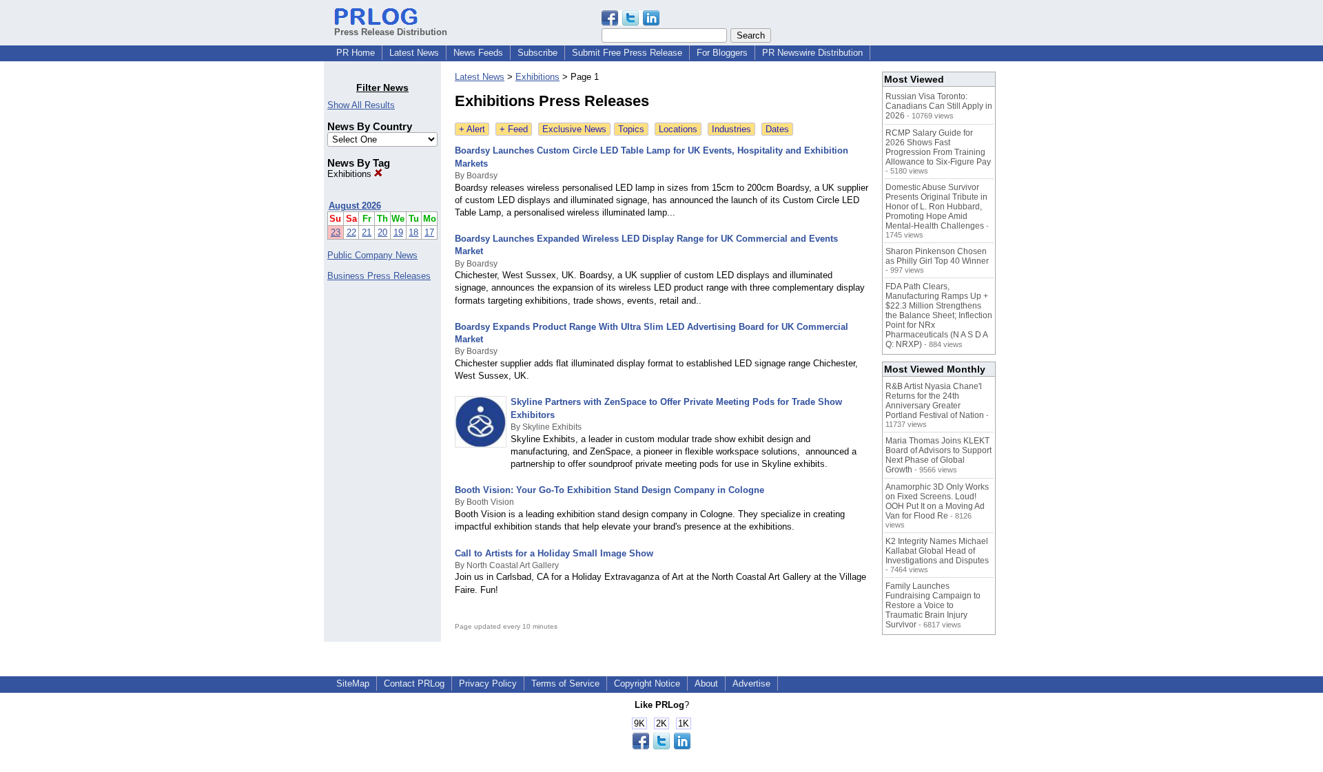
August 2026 (355, 205)
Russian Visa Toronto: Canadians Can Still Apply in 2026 (938, 106)
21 (366, 232)
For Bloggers (722, 53)
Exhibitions (350, 174)
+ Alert (472, 129)
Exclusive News (574, 129)
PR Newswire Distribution (812, 53)
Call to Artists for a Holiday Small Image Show (554, 553)
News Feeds (478, 53)
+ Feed (514, 129)
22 (351, 232)
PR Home (355, 53)
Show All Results (361, 105)
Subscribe (537, 53)
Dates (777, 129)
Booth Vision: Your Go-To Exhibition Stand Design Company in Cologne (609, 490)
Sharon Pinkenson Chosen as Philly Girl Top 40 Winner (937, 256)
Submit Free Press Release (627, 53)
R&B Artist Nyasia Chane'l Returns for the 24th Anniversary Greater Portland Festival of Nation (934, 401)
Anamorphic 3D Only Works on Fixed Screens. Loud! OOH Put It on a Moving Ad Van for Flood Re (937, 501)
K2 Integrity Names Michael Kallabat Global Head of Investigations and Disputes (937, 550)
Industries (731, 129)
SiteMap (352, 683)
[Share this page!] (630, 22)
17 (429, 232)
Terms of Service (565, 683)
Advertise (751, 683)
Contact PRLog (414, 683)
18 (413, 232)
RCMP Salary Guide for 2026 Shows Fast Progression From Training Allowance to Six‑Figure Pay (938, 147)
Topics (631, 129)
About (706, 683)
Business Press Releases (379, 276)
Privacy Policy (488, 683)
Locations (678, 129)
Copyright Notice (647, 683)
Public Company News (372, 255)
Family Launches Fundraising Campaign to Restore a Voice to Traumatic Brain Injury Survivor (933, 605)
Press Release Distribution (390, 32)
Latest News (414, 53)
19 (398, 232)
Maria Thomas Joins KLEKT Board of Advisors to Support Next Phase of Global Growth (938, 455)
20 (382, 232)
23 (335, 232)
